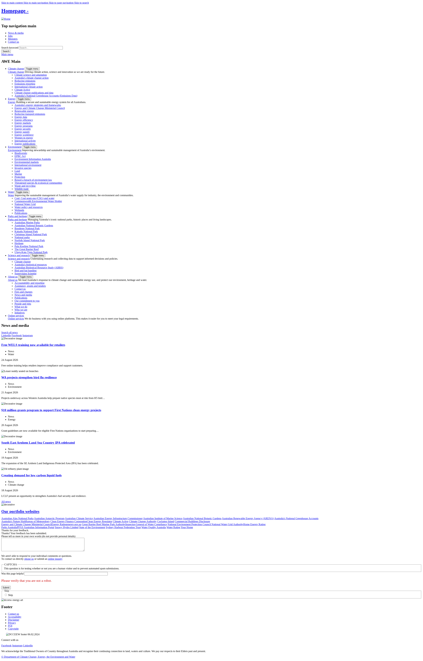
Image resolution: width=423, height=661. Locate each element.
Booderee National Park (27, 228)
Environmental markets (27, 162)
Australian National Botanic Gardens (34, 225)
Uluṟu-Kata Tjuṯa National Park (31, 252)
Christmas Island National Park (31, 234)
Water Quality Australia (153, 527)
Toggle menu (32, 69)
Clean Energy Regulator (99, 521)
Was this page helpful (12, 573)
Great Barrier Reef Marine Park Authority (103, 524)
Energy (12, 98)
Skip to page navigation (61, 2)
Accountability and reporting (29, 283)
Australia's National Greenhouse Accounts (296, 518)
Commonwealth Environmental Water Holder (38, 201)
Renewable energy (24, 111)
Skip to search (81, 2)
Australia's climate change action (32, 77)
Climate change (16, 68)
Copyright (13, 628)
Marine (18, 174)
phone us (29, 558)
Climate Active (22, 89)
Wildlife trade (22, 188)
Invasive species (23, 168)
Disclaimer (13, 619)
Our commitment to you (27, 300)
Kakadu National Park (26, 231)
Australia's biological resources (31, 264)
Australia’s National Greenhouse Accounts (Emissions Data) (46, 95)
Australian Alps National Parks (17, 518)
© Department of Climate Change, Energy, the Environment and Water (38, 656)
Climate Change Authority (142, 521)
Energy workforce (24, 134)
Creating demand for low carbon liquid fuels (31, 475)
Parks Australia (9, 527)
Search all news (9, 332)
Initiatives (20, 312)
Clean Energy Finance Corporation (68, 521)
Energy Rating (59, 524)
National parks (22, 237)
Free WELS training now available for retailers (33, 345)
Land (17, 171)
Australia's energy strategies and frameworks (38, 105)
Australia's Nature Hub (13, 521)
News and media (23, 294)
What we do (21, 306)
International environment (28, 165)
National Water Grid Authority (227, 524)
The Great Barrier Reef (27, 249)
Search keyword (9, 47)
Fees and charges (23, 291)
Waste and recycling (25, 185)
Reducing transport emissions (30, 114)
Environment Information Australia (33, 159)
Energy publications (25, 143)
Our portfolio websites (20, 511)
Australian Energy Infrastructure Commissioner (118, 518)
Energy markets (23, 123)
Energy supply (22, 131)
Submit (6, 587)
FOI (10, 625)
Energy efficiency (24, 120)
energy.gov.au (74, 524)
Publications (21, 213)
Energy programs (24, 126)
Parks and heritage (17, 216)
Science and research (19, 255)
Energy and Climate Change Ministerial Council (40, 108)
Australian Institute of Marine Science (162, 518)
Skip (10, 595)
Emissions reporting (25, 83)
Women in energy (24, 137)
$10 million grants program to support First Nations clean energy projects (51, 410)
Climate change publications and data (34, 92)
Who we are (21, 309)
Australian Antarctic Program (49, 518)
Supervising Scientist (25, 273)
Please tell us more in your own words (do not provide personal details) (38, 536)
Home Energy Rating (254, 524)
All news (6, 501)
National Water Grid (25, 204)
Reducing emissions (25, 80)
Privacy (12, 622)
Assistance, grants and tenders (30, 286)
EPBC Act (20, 156)
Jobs (10, 36)
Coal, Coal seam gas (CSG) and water (34, 198)
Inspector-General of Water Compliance (146, 524)
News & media (16, 33)
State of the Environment (92, 527)
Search (6, 51)
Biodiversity (21, 153)
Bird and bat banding (26, 270)
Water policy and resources (29, 207)
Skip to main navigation (36, 2)
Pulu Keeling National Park (29, 246)
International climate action (29, 86)
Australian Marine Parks (27, 222)
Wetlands (19, 210)
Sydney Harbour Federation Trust (123, 527)
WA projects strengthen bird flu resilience (29, 377)
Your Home (187, 527)
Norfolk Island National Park (30, 240)
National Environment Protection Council (190, 524)
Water (11, 192)
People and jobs (23, 303)
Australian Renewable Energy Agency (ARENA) (248, 518)
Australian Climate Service (79, 518)
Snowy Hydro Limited (66, 527)
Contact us (13, 41)
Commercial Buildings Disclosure (192, 521)
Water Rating (173, 527)
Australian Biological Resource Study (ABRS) (39, 267)
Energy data (21, 117)
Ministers (13, 38)
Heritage (19, 243)
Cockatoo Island (165, 521)
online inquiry (55, 558)
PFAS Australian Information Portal (35, 527)
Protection (20, 177)
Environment (14, 146)
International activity (25, 140)
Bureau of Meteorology (37, 521)
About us (13, 276)
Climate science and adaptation (31, 74)
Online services (16, 315)
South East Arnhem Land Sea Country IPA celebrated (38, 442)
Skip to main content (12, 2)
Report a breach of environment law (33, 180)
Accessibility (14, 616)
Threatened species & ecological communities (38, 182)
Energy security (23, 128)
